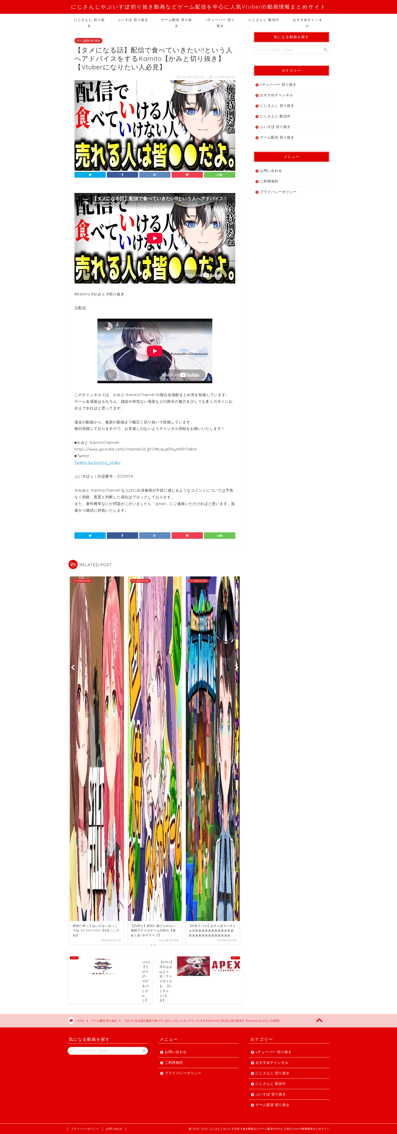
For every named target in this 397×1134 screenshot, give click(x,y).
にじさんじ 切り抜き (89, 21)
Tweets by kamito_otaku (97, 462)
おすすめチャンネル (307, 21)
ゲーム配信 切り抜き (176, 21)
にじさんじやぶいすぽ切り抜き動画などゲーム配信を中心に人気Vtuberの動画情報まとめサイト (198, 6)
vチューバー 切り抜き (220, 21)
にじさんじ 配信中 (264, 20)
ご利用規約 (269, 181)
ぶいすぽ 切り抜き (133, 20)
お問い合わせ (271, 170)
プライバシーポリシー (278, 192)
